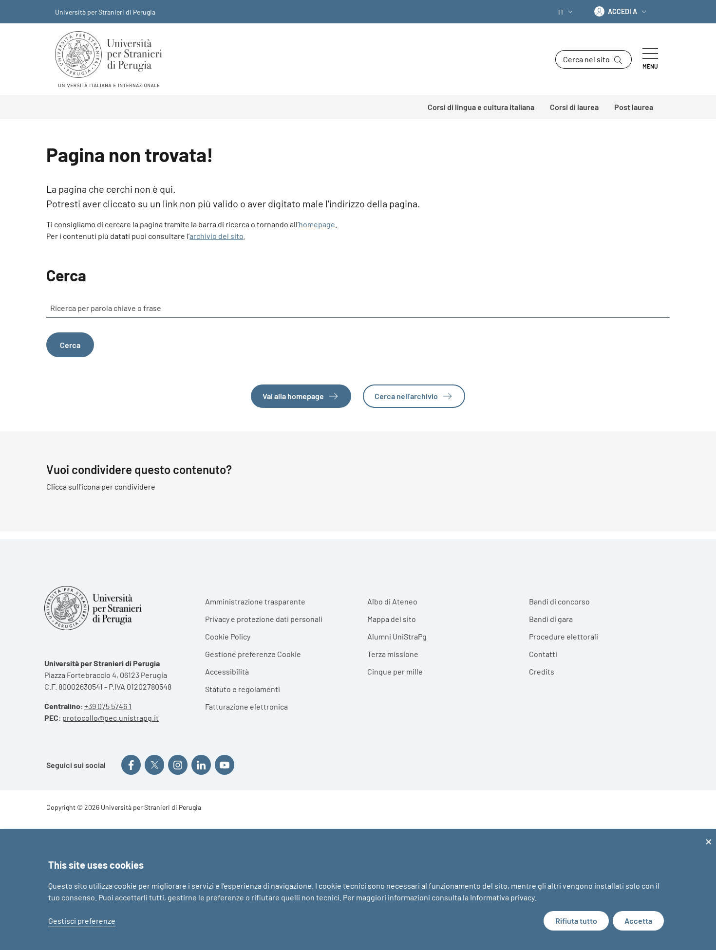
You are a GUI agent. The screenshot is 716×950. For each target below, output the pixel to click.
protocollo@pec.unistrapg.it (110, 717)
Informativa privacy (502, 897)
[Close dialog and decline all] (708, 835)
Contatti (543, 653)
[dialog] (358, 889)
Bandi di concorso (559, 601)
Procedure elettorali (563, 636)
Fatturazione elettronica (246, 706)
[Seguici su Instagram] (178, 764)
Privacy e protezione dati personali (263, 618)
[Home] (112, 59)
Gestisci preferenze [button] (81, 920)
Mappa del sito (391, 618)
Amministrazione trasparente (255, 601)
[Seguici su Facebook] (131, 764)
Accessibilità (227, 671)
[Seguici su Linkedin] (201, 764)
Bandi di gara (551, 618)
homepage (317, 224)
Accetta (638, 920)
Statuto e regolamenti (242, 689)
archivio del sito (216, 235)
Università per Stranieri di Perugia (105, 12)
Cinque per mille (395, 671)
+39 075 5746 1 (108, 706)
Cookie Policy (227, 636)
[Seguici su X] (154, 764)
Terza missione (392, 653)
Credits (541, 671)
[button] (566, 12)
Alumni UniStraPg (397, 636)
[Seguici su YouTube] (224, 764)
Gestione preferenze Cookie (253, 653)
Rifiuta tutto (576, 920)
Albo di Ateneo (392, 601)
